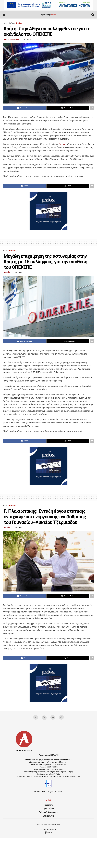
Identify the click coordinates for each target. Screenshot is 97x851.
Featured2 (12, 250)
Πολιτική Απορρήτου (48, 812)
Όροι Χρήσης (48, 808)
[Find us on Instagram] (61, 717)
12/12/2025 (28, 39)
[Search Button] (92, 14)
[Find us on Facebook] (35, 717)
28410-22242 (52, 767)
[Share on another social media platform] (92, 108)
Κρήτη (11, 23)
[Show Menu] (4, 14)
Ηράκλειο (19, 23)
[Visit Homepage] (48, 14)
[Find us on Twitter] (44, 717)
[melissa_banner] (48, 229)
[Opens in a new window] (48, 834)
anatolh (7, 272)
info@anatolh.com (54, 791)
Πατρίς (61, 144)
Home (5, 23)
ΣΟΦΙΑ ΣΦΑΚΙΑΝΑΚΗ (12, 39)
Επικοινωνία (48, 816)
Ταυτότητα (48, 805)
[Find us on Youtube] (52, 717)
